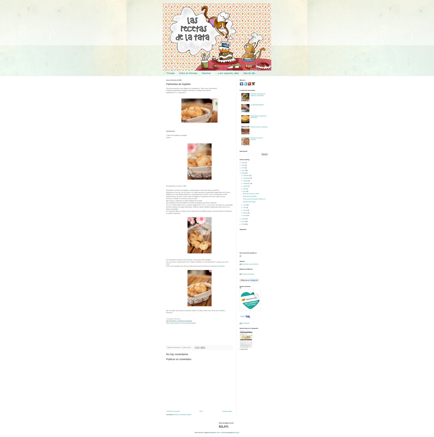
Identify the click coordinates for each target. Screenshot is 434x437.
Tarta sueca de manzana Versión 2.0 (254, 199)
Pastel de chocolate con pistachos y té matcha (258, 94)
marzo (245, 210)
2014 (243, 221)
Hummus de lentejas (249, 201)
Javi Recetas (220, 266)
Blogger (236, 432)
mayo (245, 205)
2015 (243, 219)
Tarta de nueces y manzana (259, 127)
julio (244, 189)
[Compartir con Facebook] (202, 348)
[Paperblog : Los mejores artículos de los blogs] (245, 318)
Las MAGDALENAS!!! (257, 105)
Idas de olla (249, 73)
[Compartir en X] (200, 348)
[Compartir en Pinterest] (204, 348)
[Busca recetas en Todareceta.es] (247, 274)
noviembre (246, 178)
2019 (243, 165)
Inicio (201, 411)
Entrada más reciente (173, 411)
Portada (171, 73)
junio (245, 191)
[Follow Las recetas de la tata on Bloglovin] (249, 281)
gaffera (218, 432)
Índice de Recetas (188, 73)
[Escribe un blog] (198, 348)
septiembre (246, 183)
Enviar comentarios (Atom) (183, 414)
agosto (245, 186)
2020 (243, 162)
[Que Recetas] (244, 323)
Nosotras (206, 73)
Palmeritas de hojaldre (250, 196)
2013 (243, 224)
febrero (245, 213)
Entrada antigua (227, 411)
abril (244, 207)
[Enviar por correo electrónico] (196, 348)
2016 (243, 173)
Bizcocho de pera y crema (251, 193)
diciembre (246, 175)
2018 (243, 168)
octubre (245, 181)
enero (245, 215)
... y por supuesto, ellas (227, 73)
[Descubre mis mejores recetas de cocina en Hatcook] (249, 264)
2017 (243, 170)
